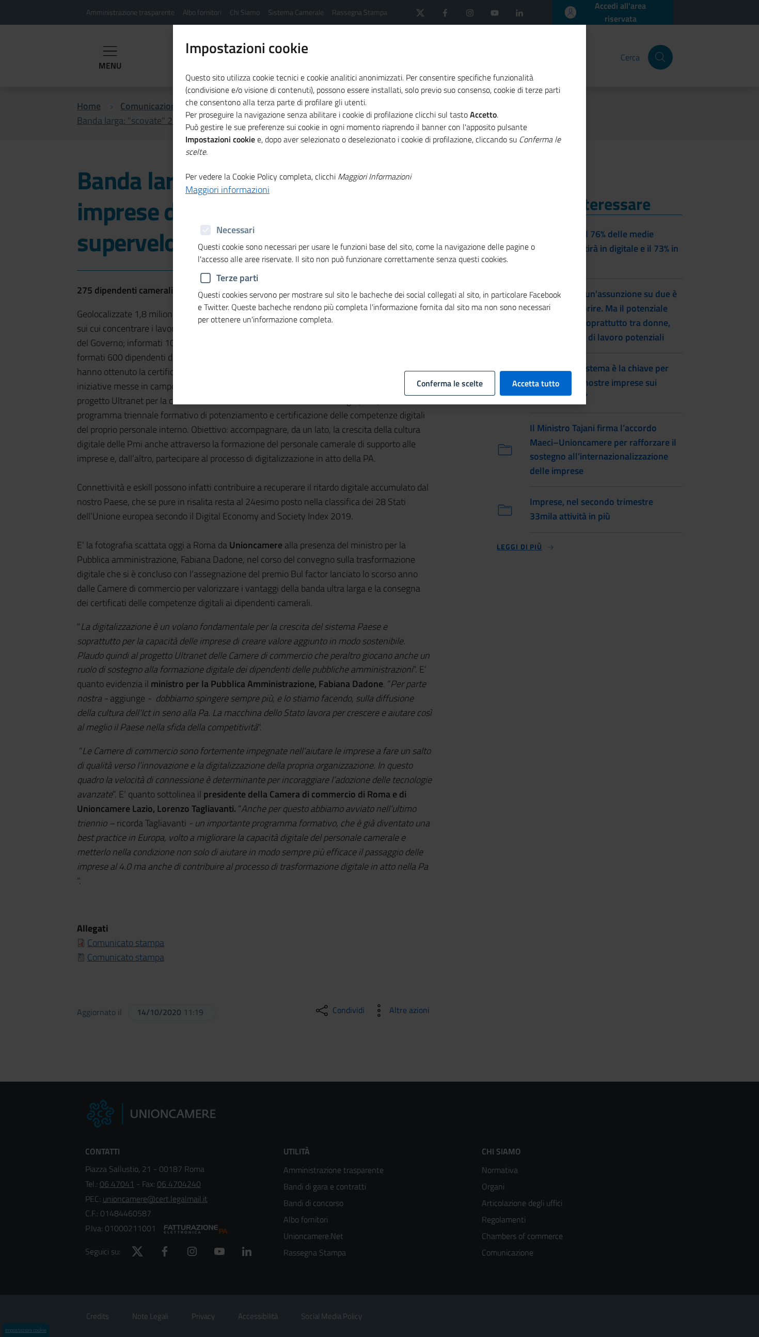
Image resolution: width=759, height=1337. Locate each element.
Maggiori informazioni (227, 190)
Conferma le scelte (450, 383)
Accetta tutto (535, 383)
